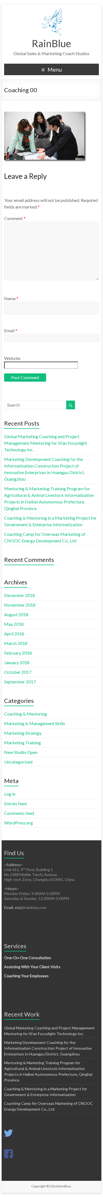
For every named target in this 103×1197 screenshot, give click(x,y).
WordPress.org (18, 822)
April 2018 (14, 633)
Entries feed (15, 803)
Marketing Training (22, 742)
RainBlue (51, 43)
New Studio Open (20, 752)
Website (12, 358)
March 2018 (15, 643)
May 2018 (14, 624)
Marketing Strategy (22, 733)
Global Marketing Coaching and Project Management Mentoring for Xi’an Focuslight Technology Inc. (45, 443)
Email (10, 330)
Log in (9, 793)
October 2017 (17, 672)
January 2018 (16, 662)
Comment (15, 218)
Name (11, 298)
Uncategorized (18, 761)
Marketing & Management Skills (34, 723)
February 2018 (18, 652)
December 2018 (19, 595)
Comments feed (19, 813)
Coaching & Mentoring (25, 713)
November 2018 (19, 604)
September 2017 (20, 681)
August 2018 (16, 614)
